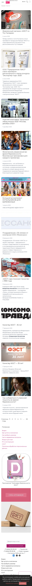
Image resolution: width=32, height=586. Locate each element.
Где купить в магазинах (10, 433)
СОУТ (4, 444)
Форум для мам (7, 439)
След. (4, 421)
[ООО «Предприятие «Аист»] (12, 3)
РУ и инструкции (8, 442)
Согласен (23, 583)
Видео (4, 430)
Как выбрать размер (9, 435)
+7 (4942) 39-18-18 (9, 551)
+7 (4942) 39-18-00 (11, 549)
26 (27, 419)
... (23, 419)
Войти (23, 1)
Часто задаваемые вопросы (11, 437)
